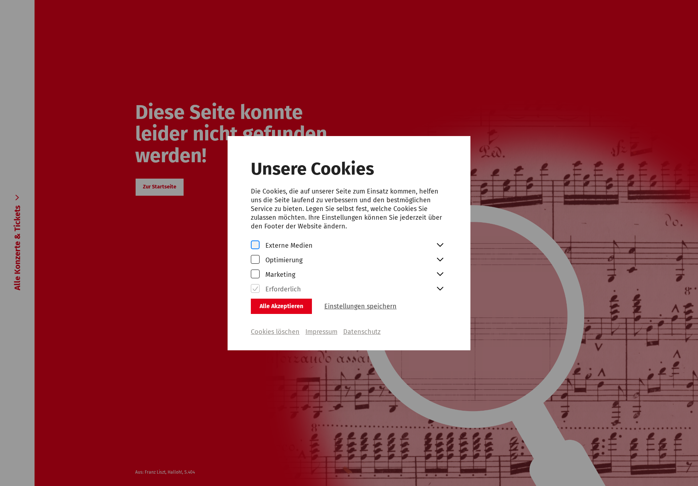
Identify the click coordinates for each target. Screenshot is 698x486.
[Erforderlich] (255, 289)
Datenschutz (362, 332)
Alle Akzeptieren (281, 306)
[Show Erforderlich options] (440, 289)
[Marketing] (255, 274)
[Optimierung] (255, 260)
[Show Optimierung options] (440, 260)
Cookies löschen (275, 332)
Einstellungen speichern (360, 306)
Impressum (321, 332)
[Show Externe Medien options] (440, 245)
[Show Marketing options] (440, 274)
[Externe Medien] (255, 245)
